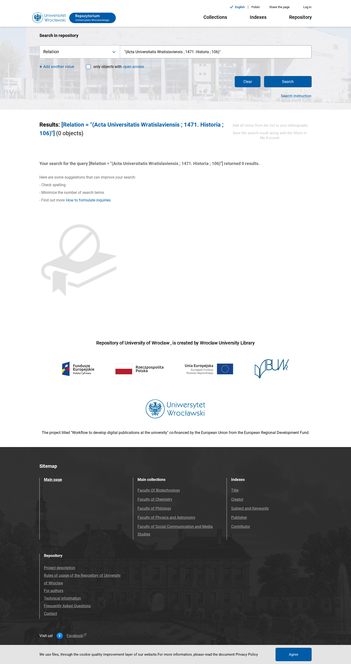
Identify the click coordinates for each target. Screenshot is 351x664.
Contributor (240, 526)
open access (133, 66)
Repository (300, 17)
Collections (215, 17)
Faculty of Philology (154, 508)
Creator (237, 499)
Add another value (58, 66)
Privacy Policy (247, 654)
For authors (53, 590)
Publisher (239, 517)
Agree (293, 654)
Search (288, 81)
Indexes (258, 17)
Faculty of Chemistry (155, 499)
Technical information (62, 598)
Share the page (279, 7)
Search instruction (296, 96)
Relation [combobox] (51, 51)
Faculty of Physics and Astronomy (166, 517)
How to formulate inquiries (88, 200)
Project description (59, 568)
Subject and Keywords (250, 508)
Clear (247, 81)
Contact (50, 613)
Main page (53, 479)
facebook (75, 636)
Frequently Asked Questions (67, 606)
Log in (307, 7)
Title (235, 490)
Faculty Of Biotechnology (159, 490)
